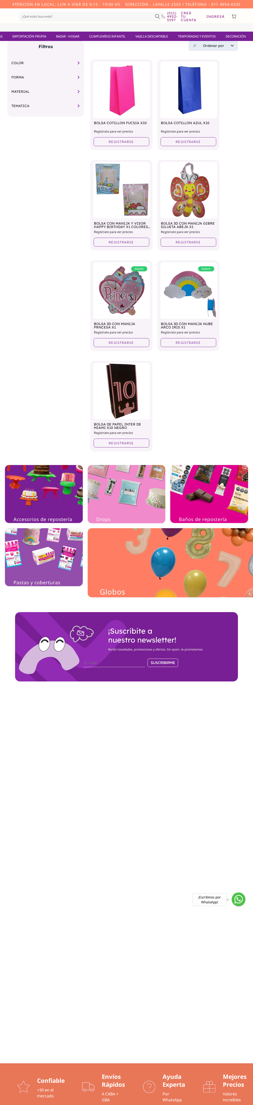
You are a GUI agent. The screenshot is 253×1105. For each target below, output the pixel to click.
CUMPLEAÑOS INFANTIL (107, 36)
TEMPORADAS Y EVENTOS (197, 36)
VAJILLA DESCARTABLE (151, 36)
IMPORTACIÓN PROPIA (29, 36)
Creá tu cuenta (188, 16)
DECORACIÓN (236, 36)
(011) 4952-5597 (170, 16)
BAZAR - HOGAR (67, 36)
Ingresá (215, 16)
